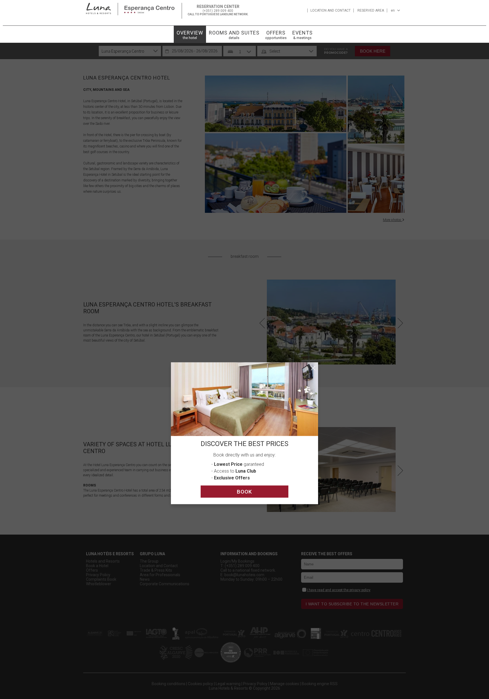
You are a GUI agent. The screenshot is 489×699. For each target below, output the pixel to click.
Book (244, 491)
